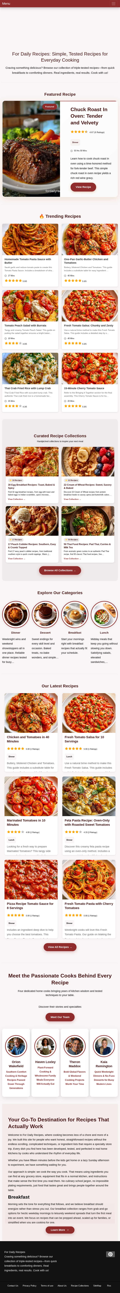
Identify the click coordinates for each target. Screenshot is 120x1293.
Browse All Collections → (60, 570)
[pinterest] (110, 1254)
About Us (62, 1285)
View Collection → (16, 499)
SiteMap (97, 1285)
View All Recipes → (60, 947)
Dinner (75, 142)
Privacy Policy (29, 1285)
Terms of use (47, 1285)
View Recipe (83, 187)
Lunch (69, 757)
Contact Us (12, 1285)
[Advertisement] (60, 29)
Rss (109, 1285)
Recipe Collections (80, 1285)
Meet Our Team (60, 1017)
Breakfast (19, 1197)
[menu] (113, 4)
